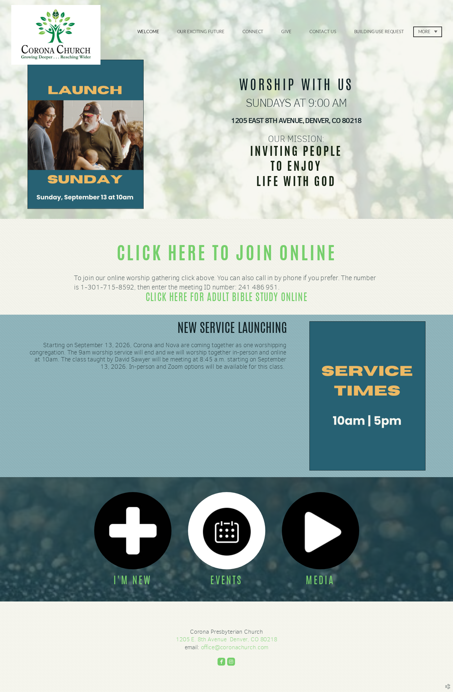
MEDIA (320, 581)
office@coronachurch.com (235, 647)
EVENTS (226, 581)
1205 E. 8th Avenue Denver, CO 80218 (226, 639)
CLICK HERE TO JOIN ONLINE (227, 255)
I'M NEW (132, 581)
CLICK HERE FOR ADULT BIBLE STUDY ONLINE (226, 298)
